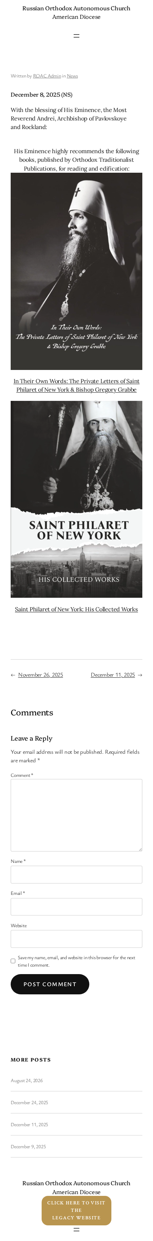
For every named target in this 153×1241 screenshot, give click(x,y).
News (72, 75)
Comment (22, 775)
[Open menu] (76, 36)
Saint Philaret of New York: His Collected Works (76, 609)
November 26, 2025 (40, 674)
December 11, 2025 (113, 674)
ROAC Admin (47, 75)
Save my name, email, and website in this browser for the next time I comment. (76, 961)
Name (18, 861)
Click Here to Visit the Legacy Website (76, 1210)
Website (18, 925)
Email (18, 893)
